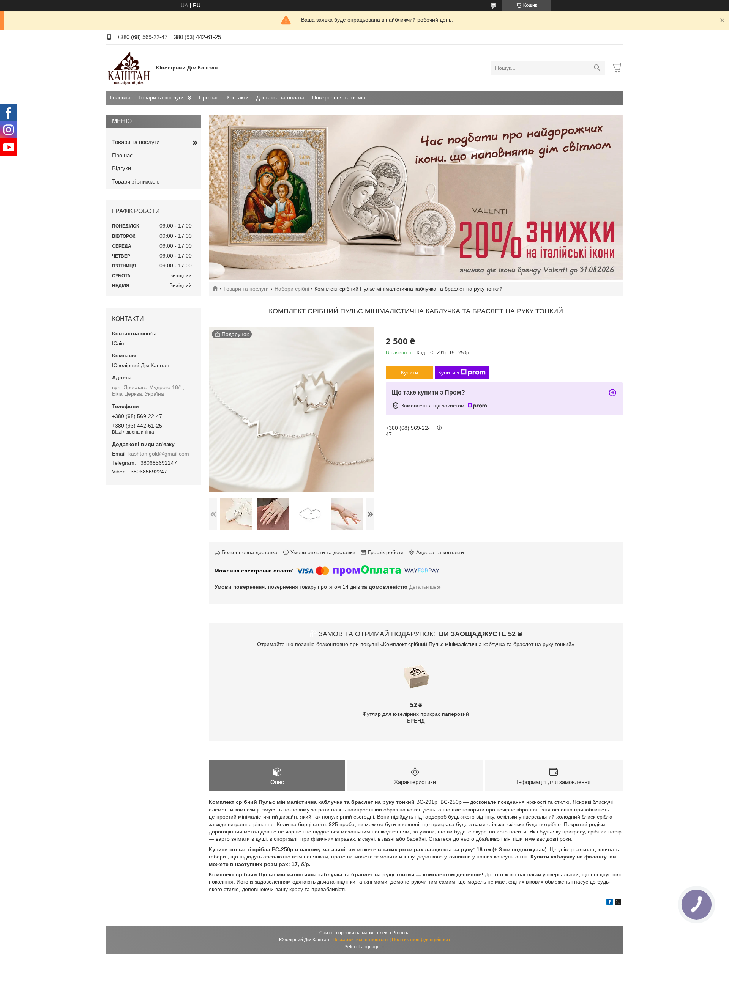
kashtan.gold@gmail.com (158, 454)
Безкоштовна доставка (250, 552)
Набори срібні (292, 289)
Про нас (209, 97)
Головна (120, 97)
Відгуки (121, 168)
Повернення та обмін (338, 97)
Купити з (448, 372)
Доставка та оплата (280, 97)
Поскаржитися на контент (360, 939)
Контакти (238, 97)
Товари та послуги (161, 97)
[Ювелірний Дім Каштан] (129, 67)
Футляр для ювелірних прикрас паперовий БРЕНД (416, 717)
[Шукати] (596, 68)
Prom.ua (401, 932)
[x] (618, 903)
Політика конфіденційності (421, 939)
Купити (409, 372)
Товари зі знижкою (135, 181)
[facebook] (609, 903)
